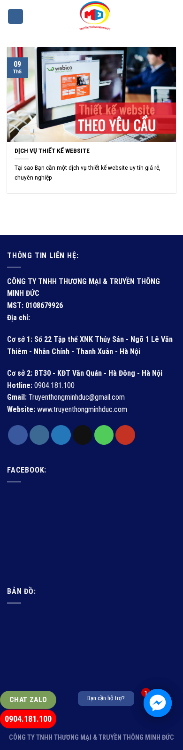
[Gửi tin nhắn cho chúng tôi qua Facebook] (158, 703)
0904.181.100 (28, 719)
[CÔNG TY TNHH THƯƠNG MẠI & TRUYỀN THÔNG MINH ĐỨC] (94, 16)
